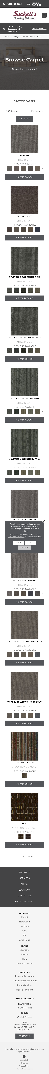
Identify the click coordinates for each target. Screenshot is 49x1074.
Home (6, 37)
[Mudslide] (24, 746)
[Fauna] (31, 229)
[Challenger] (24, 625)
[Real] (38, 168)
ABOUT (24, 946)
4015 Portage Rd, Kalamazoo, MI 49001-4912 (15, 29)
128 (28, 857)
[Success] (38, 654)
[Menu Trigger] (44, 15)
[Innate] (31, 593)
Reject (31, 543)
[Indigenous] (23, 593)
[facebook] (24, 1056)
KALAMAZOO (24, 1004)
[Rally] (31, 654)
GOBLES (25, 1013)
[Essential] (16, 593)
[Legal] (31, 168)
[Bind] (24, 382)
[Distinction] (38, 290)
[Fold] (23, 411)
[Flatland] (38, 229)
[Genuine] (23, 168)
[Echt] (16, 168)
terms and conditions (16, 537)
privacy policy (28, 534)
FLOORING (24, 913)
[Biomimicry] (24, 260)
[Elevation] (23, 229)
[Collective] (23, 290)
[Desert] (16, 229)
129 (32, 857)
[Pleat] (31, 411)
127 (23, 857)
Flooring (14, 37)
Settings (24, 548)
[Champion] (16, 654)
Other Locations (39, 29)
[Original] (38, 593)
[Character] (16, 290)
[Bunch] (16, 411)
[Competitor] (23, 654)
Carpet (23, 37)
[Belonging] (24, 503)
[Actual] (24, 139)
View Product (24, 177)
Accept (18, 543)
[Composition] (31, 290)
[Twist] (38, 411)
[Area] (24, 200)
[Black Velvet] (28, 836)
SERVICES (24, 972)
